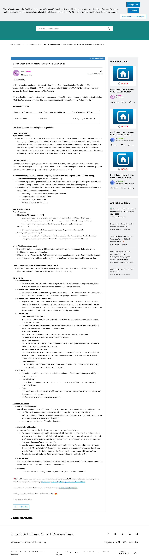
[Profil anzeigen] (112, 96)
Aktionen (115, 217)
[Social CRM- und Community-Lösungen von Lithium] (124, 553)
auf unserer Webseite (68, 488)
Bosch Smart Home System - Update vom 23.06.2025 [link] (83, 44)
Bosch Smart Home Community (22, 44)
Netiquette (106, 552)
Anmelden (133, 542)
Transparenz (59, 554)
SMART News (42, 44)
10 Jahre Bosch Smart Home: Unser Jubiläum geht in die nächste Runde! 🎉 (121, 239)
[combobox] (74, 28)
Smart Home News (118, 262)
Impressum (59, 552)
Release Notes (55, 44)
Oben (135, 553)
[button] (133, 4)
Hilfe (124, 542)
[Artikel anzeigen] (123, 76)
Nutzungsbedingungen (73, 552)
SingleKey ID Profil (112, 542)
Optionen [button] (101, 71)
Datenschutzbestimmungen (91, 552)
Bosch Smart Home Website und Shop (30, 542)
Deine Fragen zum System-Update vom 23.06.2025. (63, 482)
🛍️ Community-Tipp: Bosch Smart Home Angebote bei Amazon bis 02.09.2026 (123, 211)
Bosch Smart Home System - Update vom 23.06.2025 (39, 64)
